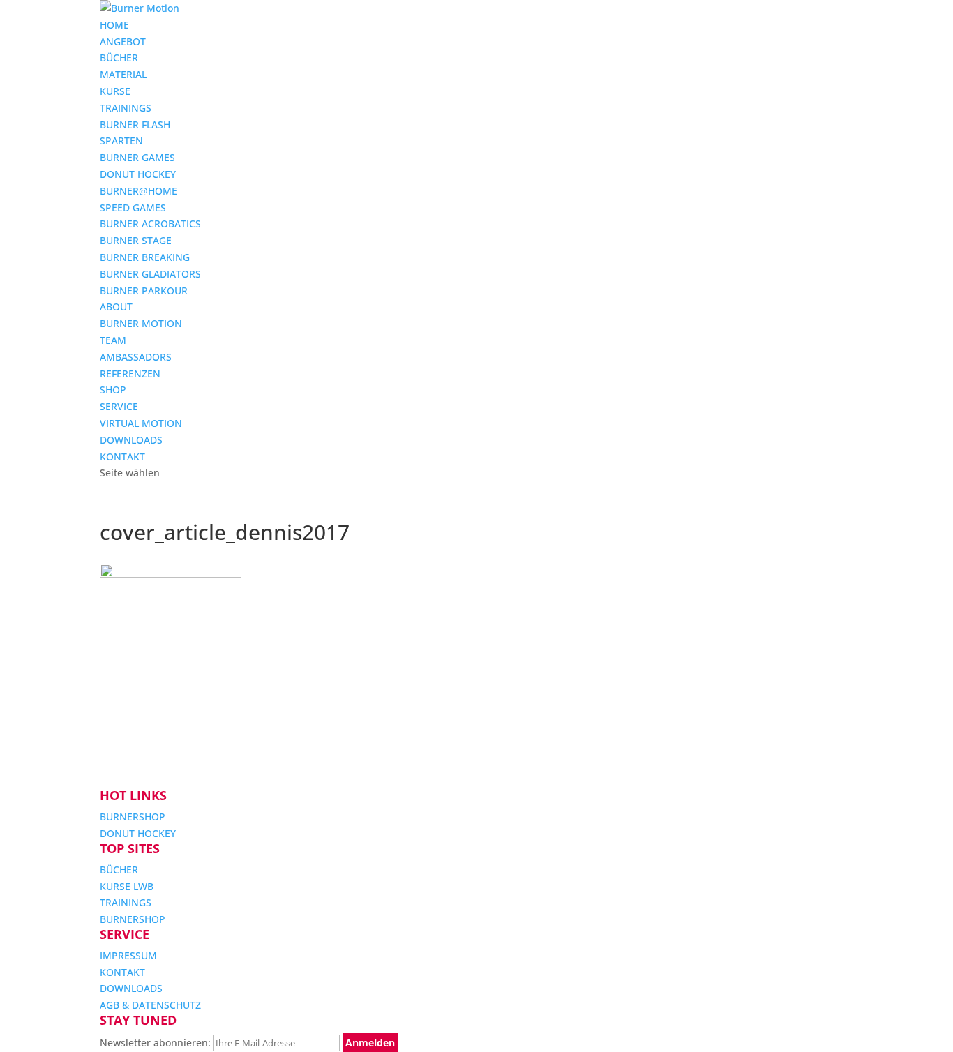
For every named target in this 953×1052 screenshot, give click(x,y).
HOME (114, 24)
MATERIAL (123, 74)
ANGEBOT (123, 41)
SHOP (113, 389)
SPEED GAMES (133, 207)
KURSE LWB (126, 886)
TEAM (113, 340)
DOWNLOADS (131, 439)
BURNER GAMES (137, 157)
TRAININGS (125, 107)
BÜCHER (119, 57)
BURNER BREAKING (145, 257)
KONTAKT (122, 456)
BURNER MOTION (141, 323)
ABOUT (116, 306)
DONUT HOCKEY (138, 174)
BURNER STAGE (136, 240)
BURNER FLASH (135, 124)
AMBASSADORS (136, 356)
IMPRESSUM (128, 955)
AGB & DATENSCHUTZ (150, 1005)
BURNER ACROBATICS (150, 223)
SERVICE (119, 406)
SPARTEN (121, 140)
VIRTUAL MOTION (141, 423)
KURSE (115, 91)
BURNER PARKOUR (144, 290)
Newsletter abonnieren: (156, 1042)
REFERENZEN (130, 373)
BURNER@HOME (138, 190)
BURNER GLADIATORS (150, 273)
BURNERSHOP (132, 816)
